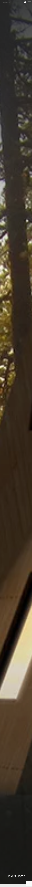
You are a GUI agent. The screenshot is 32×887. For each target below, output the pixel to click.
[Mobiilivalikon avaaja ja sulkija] (29, 2)
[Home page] (6, 2)
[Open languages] (25, 2)
